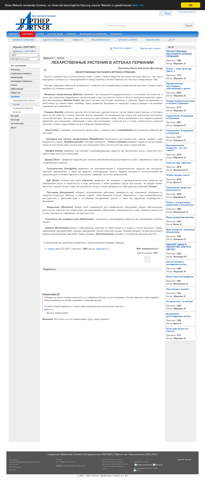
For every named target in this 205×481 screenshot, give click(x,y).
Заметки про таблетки (178, 162)
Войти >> (48, 309)
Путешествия (17, 123)
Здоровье (15, 96)
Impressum (54, 454)
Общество (15, 93)
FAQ (154, 454)
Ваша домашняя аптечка (180, 217)
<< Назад (49, 249)
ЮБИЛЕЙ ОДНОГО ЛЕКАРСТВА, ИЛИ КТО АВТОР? (178, 247)
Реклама (71, 34)
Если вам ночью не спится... (177, 329)
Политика (15, 70)
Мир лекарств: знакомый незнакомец (180, 230)
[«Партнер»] (32, 20)
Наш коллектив (136, 454)
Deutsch (192, 12)
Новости (77, 40)
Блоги (40, 34)
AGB (148, 454)
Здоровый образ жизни (24, 100)
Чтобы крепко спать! (178, 175)
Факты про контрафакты (180, 276)
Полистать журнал (122, 48)
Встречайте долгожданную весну (178, 315)
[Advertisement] (102, 282)
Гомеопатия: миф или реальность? (178, 188)
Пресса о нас (121, 454)
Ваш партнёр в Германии (44, 16)
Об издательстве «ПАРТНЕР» (98, 454)
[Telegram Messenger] (143, 465)
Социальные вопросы (21, 73)
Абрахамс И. (102, 249)
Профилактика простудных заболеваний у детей (178, 86)
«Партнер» (27, 34)
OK (191, 5)
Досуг (171, 40)
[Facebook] (158, 465)
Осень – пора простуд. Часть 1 (179, 69)
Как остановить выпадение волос (176, 262)
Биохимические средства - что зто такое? (176, 148)
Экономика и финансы (21, 81)
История (15, 116)
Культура (15, 120)
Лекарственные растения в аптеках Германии (180, 102)
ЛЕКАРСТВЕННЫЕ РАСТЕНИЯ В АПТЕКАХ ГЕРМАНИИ (179, 54)
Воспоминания (100, 40)
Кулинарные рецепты (23, 108)
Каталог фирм (55, 34)
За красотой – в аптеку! (179, 301)
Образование (17, 89)
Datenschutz (67, 454)
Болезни (17, 112)
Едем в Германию (53, 40)
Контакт (78, 454)
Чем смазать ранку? (177, 289)
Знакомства (152, 40)
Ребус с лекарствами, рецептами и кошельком (180, 203)
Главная (13, 34)
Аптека (16, 104)
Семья (14, 85)
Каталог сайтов (127, 40)
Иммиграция (17, 77)
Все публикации (18, 66)
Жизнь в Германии (23, 40)
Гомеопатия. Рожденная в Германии (179, 116)
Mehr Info (138, 5)
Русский (183, 12)
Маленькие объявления (93, 34)
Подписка (116, 34)
